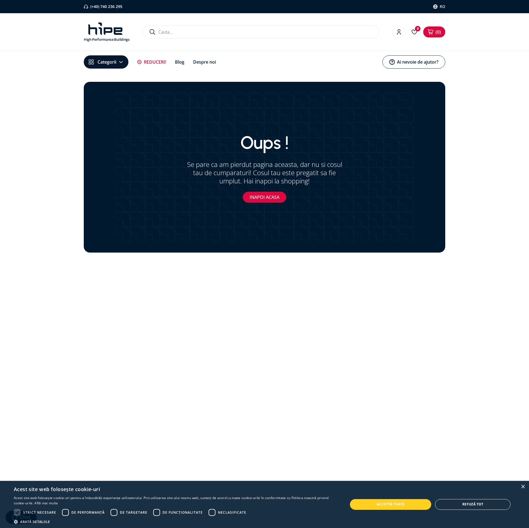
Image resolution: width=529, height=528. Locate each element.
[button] (176, 521)
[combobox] (261, 32)
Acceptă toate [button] (390, 504)
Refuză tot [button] (473, 504)
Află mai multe (46, 503)
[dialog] (264, 504)
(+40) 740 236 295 (106, 6)
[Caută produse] (152, 32)
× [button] (523, 487)
